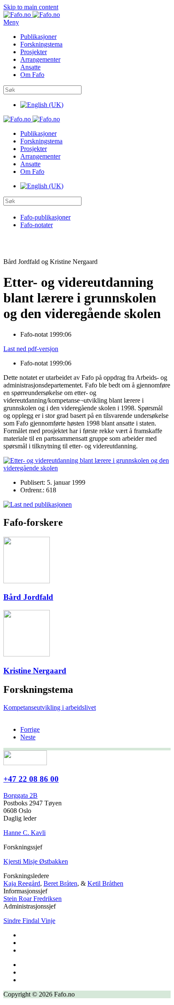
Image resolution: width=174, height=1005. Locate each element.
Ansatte (30, 67)
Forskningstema (41, 44)
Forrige (30, 729)
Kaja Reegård (21, 883)
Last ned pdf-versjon (30, 348)
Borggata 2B (20, 795)
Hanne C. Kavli (24, 832)
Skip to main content (30, 7)
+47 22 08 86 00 (31, 778)
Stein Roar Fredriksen (32, 898)
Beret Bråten (60, 883)
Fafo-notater (36, 224)
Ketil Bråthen (105, 883)
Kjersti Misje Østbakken (35, 861)
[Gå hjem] (31, 14)
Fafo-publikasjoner (45, 217)
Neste (27, 737)
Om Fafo (32, 74)
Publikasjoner (38, 36)
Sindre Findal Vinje (29, 920)
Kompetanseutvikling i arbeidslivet (49, 707)
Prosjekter (33, 51)
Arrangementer (40, 59)
